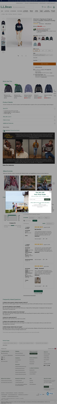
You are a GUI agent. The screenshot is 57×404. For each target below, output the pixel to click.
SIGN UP (47, 199)
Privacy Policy (40, 206)
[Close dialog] (50, 192)
